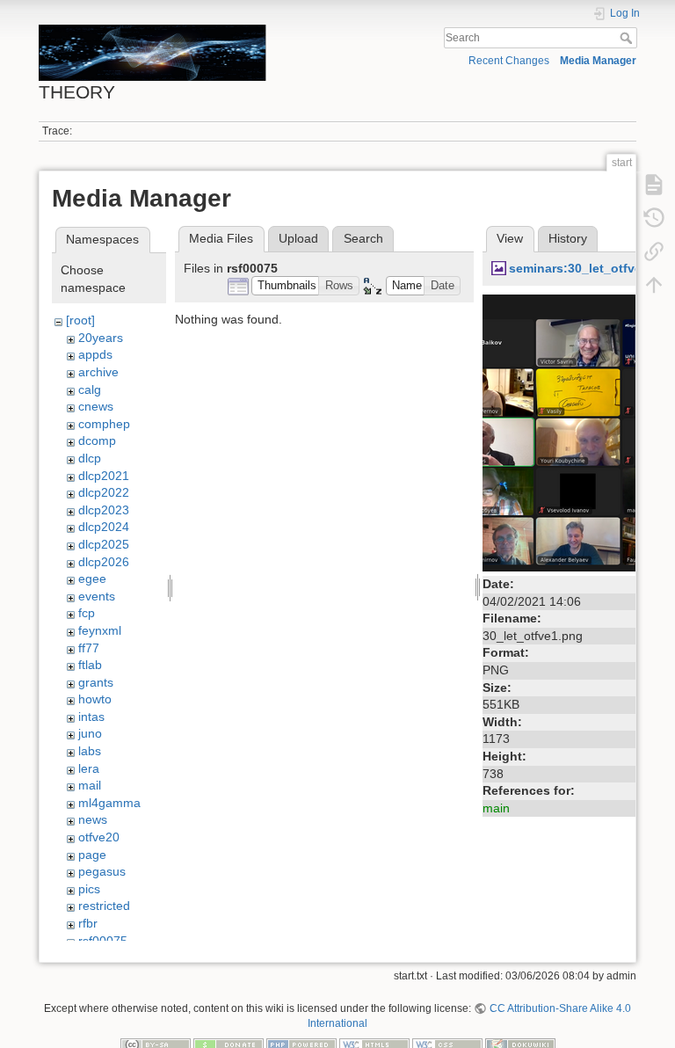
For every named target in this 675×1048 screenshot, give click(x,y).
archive (98, 372)
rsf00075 (102, 941)
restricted (104, 906)
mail (89, 785)
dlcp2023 (103, 510)
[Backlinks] (654, 250)
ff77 (88, 648)
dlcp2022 (103, 492)
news (92, 819)
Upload (298, 238)
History (567, 238)
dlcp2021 (103, 476)
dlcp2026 (103, 562)
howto (95, 699)
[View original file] (575, 432)
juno (90, 733)
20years (100, 338)
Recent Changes (508, 61)
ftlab (90, 665)
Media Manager (598, 61)
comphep (104, 424)
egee (92, 578)
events (96, 596)
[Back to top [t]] (654, 284)
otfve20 (99, 837)
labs (89, 751)
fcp (86, 613)
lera (88, 768)
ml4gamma (109, 803)
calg (89, 389)
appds (95, 354)
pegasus (102, 871)
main (496, 808)
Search (628, 38)
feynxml (99, 630)
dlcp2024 (103, 527)
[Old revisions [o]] (654, 217)
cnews (95, 406)
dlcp (89, 458)
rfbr (88, 923)
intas (91, 717)
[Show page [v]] (654, 183)
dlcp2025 (103, 544)
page (92, 855)
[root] (80, 320)
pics (89, 889)
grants (95, 682)
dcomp (97, 440)
